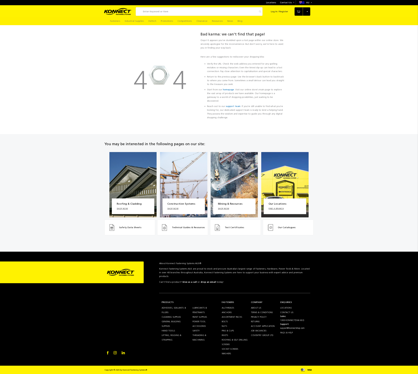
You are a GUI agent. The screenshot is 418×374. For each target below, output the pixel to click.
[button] (305, 2)
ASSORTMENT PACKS (232, 317)
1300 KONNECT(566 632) (292, 320)
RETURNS (255, 321)
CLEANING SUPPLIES (171, 317)
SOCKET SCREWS (230, 349)
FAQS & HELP (286, 332)
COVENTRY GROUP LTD (262, 335)
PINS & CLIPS (228, 330)
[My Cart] (302, 12)
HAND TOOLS (168, 330)
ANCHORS (227, 312)
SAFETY (196, 330)
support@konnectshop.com (292, 328)
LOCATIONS (286, 308)
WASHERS (226, 353)
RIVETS (225, 335)
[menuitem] (115, 21)
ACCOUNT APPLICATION (263, 326)
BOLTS (225, 321)
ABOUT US (256, 308)
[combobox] (199, 11)
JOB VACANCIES (258, 330)
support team (233, 106)
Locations (271, 2)
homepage (228, 89)
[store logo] (118, 11)
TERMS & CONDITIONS (262, 312)
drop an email (208, 282)
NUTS (224, 326)
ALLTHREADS (228, 308)
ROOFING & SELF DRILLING (235, 340)
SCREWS (226, 344)
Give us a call (189, 282)
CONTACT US (286, 312)
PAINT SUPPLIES (200, 317)
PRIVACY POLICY (259, 317)
